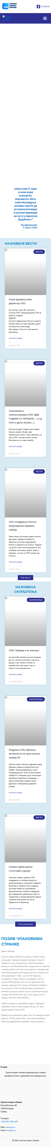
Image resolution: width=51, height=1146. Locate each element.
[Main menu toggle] (45, 18)
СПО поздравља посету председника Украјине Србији (22, 526)
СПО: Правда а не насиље (24, 650)
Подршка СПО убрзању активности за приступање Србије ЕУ (24, 754)
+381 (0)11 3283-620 (9, 1121)
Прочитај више (15, 338)
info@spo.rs (11, 1130)
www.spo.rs (10, 1127)
